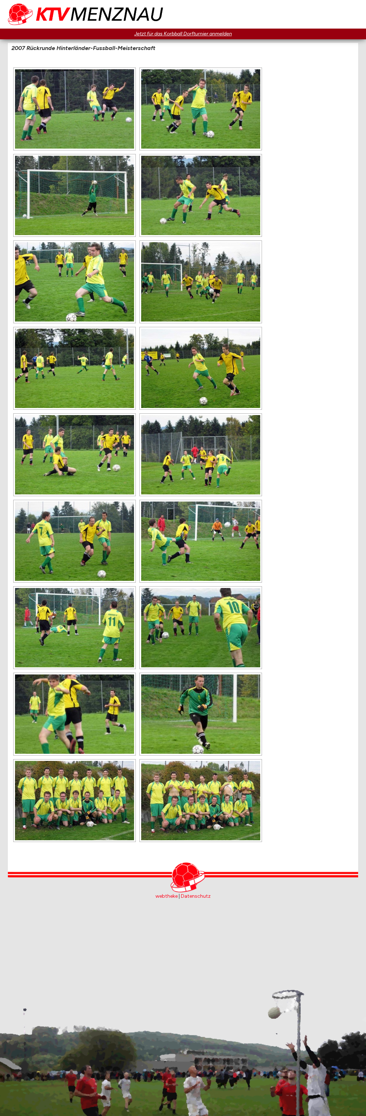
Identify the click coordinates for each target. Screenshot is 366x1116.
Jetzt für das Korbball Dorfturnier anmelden (183, 34)
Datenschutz (196, 896)
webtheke (166, 896)
